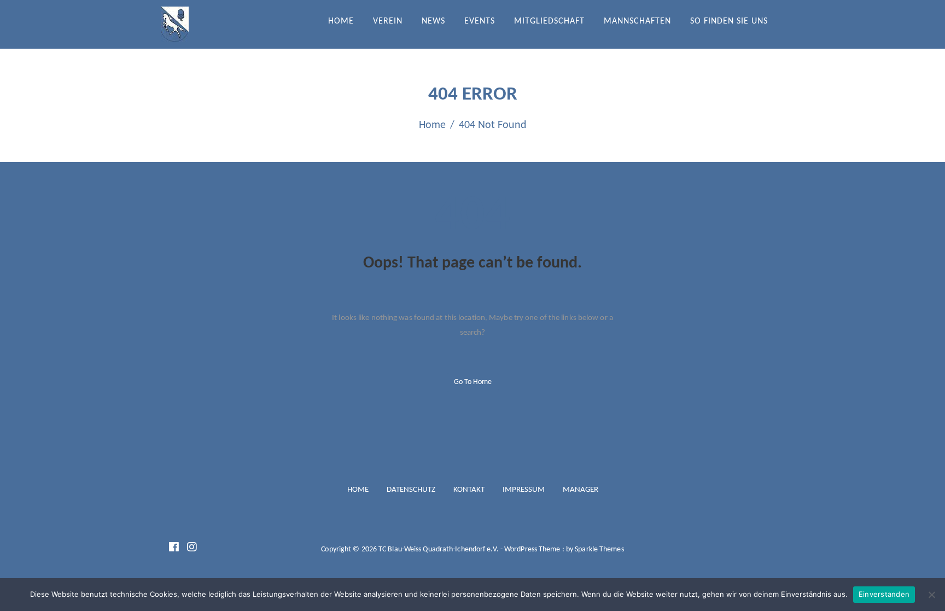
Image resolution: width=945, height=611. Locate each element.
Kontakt (469, 490)
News (433, 21)
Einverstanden (884, 594)
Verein (387, 21)
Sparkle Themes (599, 549)
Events (479, 21)
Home (341, 21)
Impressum (524, 490)
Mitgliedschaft (549, 21)
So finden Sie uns (729, 21)
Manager (580, 490)
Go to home (473, 382)
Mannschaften (637, 21)
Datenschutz (411, 490)
